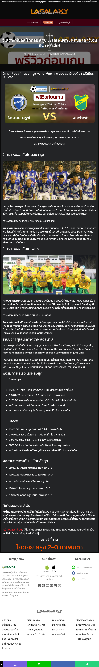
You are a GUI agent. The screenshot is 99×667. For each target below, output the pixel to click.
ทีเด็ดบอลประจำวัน (12, 643)
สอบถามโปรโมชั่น (36, 634)
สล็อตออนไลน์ (9, 624)
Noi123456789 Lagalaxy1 (63, 54)
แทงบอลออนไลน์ (10, 629)
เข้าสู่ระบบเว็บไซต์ (36, 624)
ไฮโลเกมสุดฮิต (83, 638)
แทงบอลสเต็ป (58, 620)
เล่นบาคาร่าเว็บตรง (86, 629)
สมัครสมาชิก (33, 620)
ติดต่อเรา (6, 648)
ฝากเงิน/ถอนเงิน (35, 629)
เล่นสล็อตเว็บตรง (84, 634)
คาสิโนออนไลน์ (10, 638)
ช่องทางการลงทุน (85, 620)
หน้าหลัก (6, 620)
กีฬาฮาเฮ (49, 36)
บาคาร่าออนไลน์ (10, 634)
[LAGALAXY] (49, 11)
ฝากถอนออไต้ (58, 624)
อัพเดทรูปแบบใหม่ (85, 624)
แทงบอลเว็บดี (58, 634)
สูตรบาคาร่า (57, 629)
